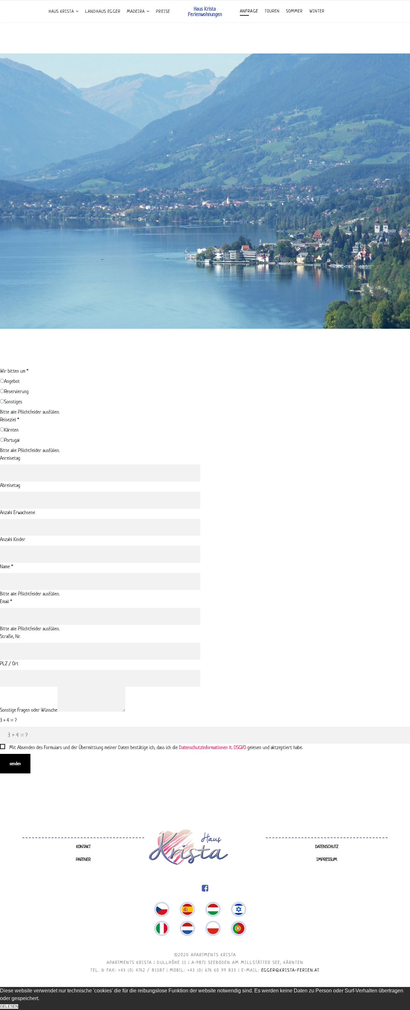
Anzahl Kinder (12, 539)
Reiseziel (9, 419)
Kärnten (11, 429)
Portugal (12, 440)
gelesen (9, 1006)
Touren (272, 11)
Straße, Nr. (10, 636)
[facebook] (205, 888)
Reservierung (16, 391)
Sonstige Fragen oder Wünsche (28, 710)
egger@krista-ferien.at (290, 970)
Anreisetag (10, 458)
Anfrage (249, 11)
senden (15, 763)
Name (6, 566)
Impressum (326, 859)
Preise (163, 11)
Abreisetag (10, 485)
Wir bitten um (14, 371)
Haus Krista (61, 11)
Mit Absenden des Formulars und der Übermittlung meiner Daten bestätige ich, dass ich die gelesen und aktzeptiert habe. (156, 747)
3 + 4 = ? (8, 720)
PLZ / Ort (9, 663)
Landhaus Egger (102, 11)
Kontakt (83, 846)
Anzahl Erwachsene (17, 512)
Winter (316, 11)
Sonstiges (13, 401)
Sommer (294, 11)
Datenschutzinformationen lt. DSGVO (212, 747)
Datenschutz (326, 846)
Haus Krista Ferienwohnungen (205, 11)
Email (6, 601)
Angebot (12, 381)
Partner (83, 859)
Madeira (136, 11)
